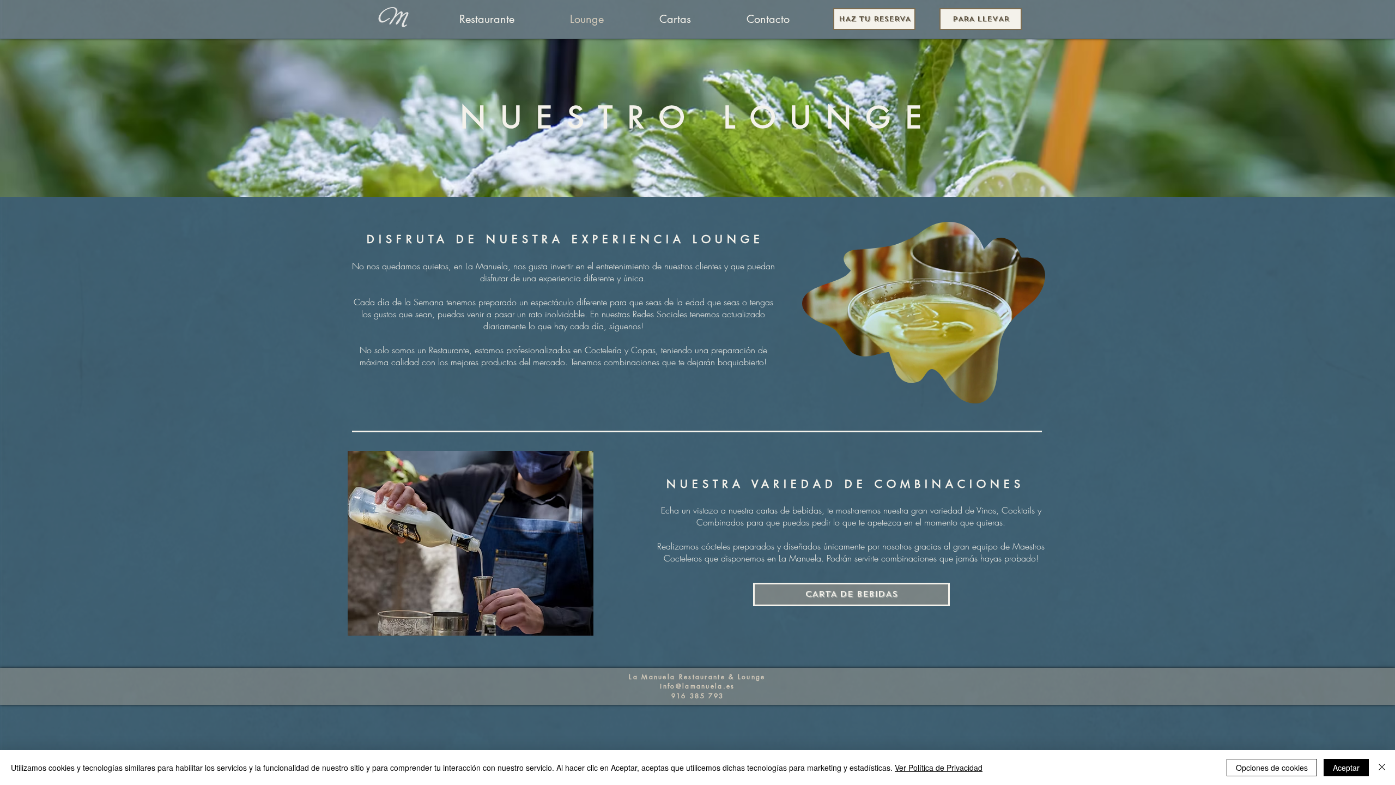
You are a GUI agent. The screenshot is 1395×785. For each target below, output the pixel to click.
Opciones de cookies (1272, 767)
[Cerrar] (1381, 767)
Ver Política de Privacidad (938, 767)
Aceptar (1346, 767)
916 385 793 (697, 696)
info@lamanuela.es (697, 686)
